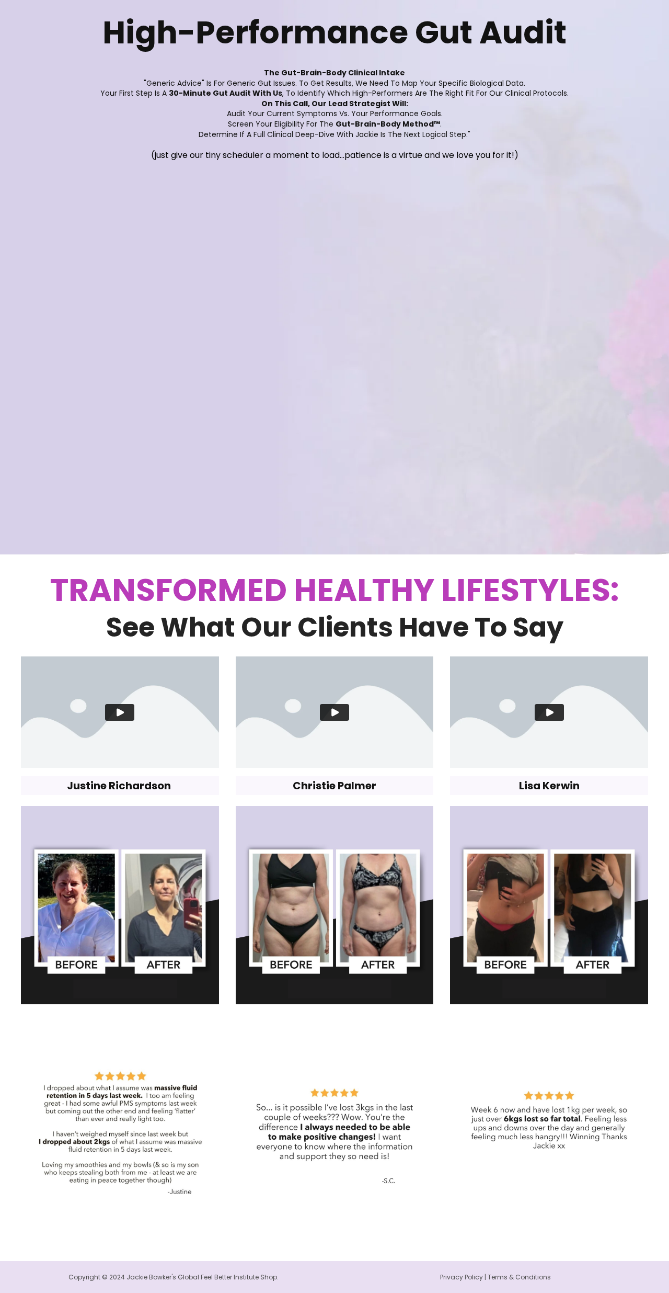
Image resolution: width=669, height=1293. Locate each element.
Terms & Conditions (519, 1277)
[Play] (119, 712)
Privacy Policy (461, 1277)
